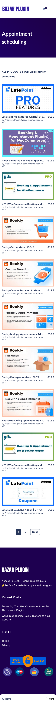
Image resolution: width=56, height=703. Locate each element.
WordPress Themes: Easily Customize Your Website (26, 617)
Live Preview (28, 104)
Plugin (17, 120)
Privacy (6, 645)
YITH (4, 122)
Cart (51, 698)
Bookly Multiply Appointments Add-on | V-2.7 (28, 334)
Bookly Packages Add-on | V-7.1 (20, 377)
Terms (5, 640)
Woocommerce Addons (32, 120)
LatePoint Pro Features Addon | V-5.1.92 (25, 116)
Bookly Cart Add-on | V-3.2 (18, 247)
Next (35, 531)
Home (7, 698)
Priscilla (8, 120)
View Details (28, 95)
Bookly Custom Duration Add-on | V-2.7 (25, 290)
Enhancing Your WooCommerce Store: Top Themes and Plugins (26, 608)
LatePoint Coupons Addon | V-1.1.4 (22, 509)
